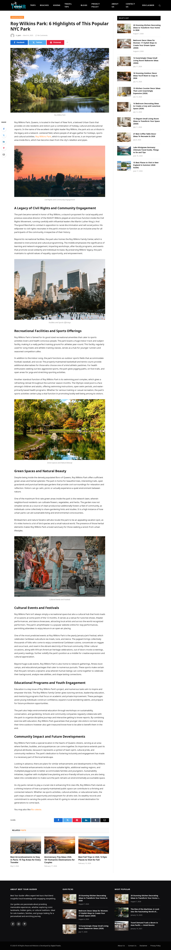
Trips (33, 5)
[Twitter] (3, 135)
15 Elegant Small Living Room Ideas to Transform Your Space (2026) (146, 121)
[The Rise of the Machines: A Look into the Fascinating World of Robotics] (121, 912)
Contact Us (130, 5)
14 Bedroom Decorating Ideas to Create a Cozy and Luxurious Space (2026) (146, 106)
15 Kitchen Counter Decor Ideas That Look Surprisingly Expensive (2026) (146, 91)
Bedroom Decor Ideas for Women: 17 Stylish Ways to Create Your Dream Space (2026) (145, 44)
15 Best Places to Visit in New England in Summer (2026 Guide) (145, 165)
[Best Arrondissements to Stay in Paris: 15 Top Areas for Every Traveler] (25, 845)
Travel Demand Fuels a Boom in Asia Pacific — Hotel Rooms (144, 923)
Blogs (84, 5)
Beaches (44, 5)
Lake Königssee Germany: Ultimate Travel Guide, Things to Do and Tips (146, 150)
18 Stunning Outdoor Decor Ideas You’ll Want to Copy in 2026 (145, 75)
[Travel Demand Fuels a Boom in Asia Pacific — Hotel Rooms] (121, 926)
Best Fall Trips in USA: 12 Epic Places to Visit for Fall (92, 858)
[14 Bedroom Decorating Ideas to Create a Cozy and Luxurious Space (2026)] (124, 107)
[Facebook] (3, 128)
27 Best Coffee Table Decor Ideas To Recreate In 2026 (144, 135)
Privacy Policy (96, 5)
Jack (19, 35)
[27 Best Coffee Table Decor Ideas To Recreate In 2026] (124, 137)
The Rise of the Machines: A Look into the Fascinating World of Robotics (145, 910)
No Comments (43, 35)
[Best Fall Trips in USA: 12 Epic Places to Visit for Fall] (93, 845)
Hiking (56, 5)
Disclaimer (148, 5)
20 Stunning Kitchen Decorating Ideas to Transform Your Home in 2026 (147, 27)
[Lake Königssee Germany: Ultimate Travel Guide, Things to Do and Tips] (124, 150)
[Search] (159, 5)
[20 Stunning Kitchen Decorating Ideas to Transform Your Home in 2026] (124, 28)
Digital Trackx (56, 945)
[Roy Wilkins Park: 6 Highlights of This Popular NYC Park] (59, 80)
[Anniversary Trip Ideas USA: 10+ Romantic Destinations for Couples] (59, 845)
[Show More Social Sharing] (67, 42)
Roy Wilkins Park (43, 136)
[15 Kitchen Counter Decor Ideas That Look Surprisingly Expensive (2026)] (124, 91)
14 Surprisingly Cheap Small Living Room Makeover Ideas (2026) (145, 60)
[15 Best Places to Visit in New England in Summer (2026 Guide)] (124, 166)
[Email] (3, 154)
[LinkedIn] (3, 141)
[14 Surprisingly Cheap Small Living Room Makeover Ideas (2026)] (124, 61)
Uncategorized (17, 17)
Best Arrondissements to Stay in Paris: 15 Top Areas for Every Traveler (25, 860)
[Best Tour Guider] (18, 5)
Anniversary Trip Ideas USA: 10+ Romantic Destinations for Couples (59, 860)
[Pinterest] (3, 148)
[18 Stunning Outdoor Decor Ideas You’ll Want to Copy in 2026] (124, 76)
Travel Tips (68, 5)
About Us (115, 5)
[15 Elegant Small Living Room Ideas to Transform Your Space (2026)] (124, 122)
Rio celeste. (36, 809)
